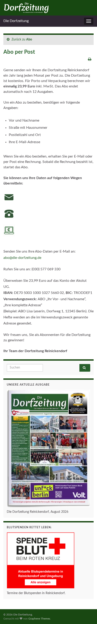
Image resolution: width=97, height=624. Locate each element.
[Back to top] (86, 614)
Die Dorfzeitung (16, 21)
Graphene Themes (39, 618)
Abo (29, 39)
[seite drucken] (89, 59)
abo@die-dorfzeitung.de (22, 258)
